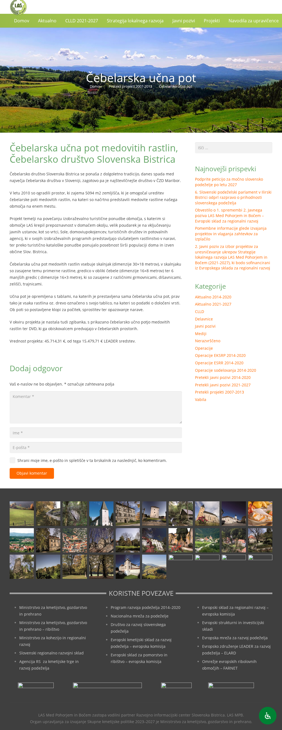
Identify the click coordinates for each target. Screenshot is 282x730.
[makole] (234, 513)
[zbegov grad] (48, 567)
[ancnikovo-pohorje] (48, 513)
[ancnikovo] (22, 513)
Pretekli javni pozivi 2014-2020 (223, 377)
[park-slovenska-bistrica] (75, 567)
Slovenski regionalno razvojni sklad (51, 653)
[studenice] (207, 540)
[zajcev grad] (22, 567)
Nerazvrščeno (207, 340)
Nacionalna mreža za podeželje (140, 616)
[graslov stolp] (154, 513)
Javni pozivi (205, 326)
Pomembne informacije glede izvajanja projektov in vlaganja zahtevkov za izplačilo (231, 234)
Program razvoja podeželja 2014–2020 (145, 607)
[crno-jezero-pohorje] (207, 567)
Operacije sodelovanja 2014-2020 (225, 370)
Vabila (200, 399)
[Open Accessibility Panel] (267, 715)
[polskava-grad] (48, 540)
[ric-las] (181, 567)
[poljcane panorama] (22, 540)
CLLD (199, 311)
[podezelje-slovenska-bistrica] (260, 567)
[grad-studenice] (234, 567)
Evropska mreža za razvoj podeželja (235, 637)
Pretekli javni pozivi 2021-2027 (223, 384)
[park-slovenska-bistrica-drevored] (101, 567)
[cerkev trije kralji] (101, 513)
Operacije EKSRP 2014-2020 (220, 355)
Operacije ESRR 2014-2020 (219, 362)
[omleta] (260, 513)
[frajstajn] (128, 513)
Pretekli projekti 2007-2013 (219, 392)
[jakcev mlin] (181, 513)
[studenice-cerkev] (234, 540)
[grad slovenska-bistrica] (128, 567)
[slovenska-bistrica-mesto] (75, 540)
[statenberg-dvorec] (128, 540)
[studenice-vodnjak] (260, 540)
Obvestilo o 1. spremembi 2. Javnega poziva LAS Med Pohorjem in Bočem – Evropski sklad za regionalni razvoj (229, 215)
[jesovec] (207, 513)
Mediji (201, 333)
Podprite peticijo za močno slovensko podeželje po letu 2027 (229, 182)
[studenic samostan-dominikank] (181, 540)
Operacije (204, 348)
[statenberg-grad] (154, 540)
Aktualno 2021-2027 (213, 304)
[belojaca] (75, 513)
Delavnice (204, 319)
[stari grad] (101, 540)
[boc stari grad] (154, 567)
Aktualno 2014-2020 (213, 297)
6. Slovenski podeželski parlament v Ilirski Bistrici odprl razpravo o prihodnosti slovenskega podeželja (233, 197)
